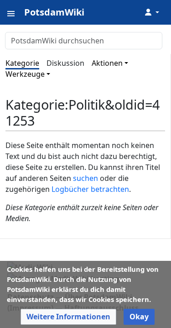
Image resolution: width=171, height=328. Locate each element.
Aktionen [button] (107, 63)
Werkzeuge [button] (25, 74)
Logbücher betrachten (90, 189)
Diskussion (65, 63)
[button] (68, 317)
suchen (85, 178)
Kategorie (22, 63)
